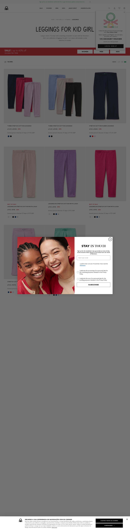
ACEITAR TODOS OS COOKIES (109, 520)
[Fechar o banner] (127, 519)
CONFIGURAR (108, 525)
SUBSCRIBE (93, 285)
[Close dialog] (110, 239)
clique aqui (54, 527)
